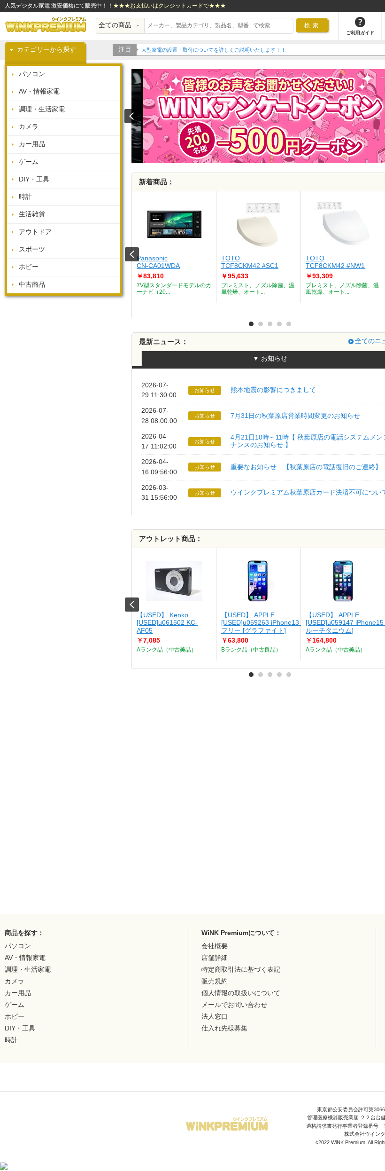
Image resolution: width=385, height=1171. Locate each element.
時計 (25, 196)
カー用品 (32, 144)
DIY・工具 (34, 179)
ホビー (28, 266)
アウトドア (35, 232)
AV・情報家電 (39, 91)
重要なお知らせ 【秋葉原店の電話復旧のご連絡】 (306, 467)
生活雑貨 (32, 214)
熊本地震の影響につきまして (273, 389)
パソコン (32, 74)
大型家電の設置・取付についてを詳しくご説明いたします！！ (213, 50)
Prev (132, 254)
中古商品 (32, 284)
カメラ (28, 126)
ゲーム (28, 161)
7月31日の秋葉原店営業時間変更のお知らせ (295, 415)
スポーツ (32, 249)
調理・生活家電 (42, 109)
